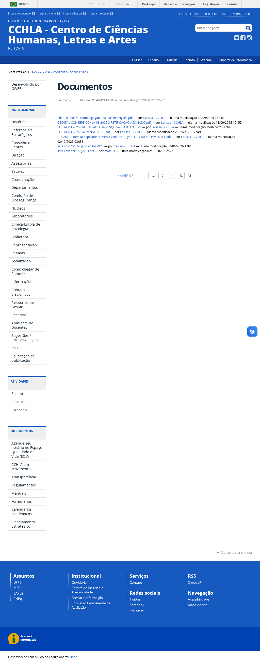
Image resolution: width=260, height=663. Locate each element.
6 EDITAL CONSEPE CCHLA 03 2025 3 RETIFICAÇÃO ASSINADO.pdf (104, 122)
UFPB (17, 582)
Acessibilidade (189, 14)
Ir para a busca (74, 13)
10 (161, 175)
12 (181, 175)
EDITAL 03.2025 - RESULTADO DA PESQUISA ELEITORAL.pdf (99, 127)
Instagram (249, 37)
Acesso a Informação (87, 598)
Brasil (24, 4)
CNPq (17, 599)
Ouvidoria (79, 582)
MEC (16, 588)
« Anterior (125, 175)
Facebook (243, 37)
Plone (73, 657)
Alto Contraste (216, 14)
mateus (109, 151)
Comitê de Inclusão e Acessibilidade (87, 590)
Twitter (236, 37)
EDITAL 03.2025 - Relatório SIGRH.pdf (83, 132)
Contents (60, 72)
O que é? (194, 582)
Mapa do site (242, 14)
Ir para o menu (48, 13)
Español (153, 60)
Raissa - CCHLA (124, 146)
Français (171, 60)
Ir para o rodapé (100, 13)
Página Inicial (41, 72)
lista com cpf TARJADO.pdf (75, 151)
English (137, 60)
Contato (189, 60)
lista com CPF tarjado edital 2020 (80, 146)
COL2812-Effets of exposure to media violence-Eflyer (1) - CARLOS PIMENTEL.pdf (114, 137)
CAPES (18, 593)
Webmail (207, 60)
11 (171, 175)
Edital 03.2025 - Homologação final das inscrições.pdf (95, 118)
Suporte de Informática (235, 60)
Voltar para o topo (236, 552)
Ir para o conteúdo (21, 13)
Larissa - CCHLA (154, 118)
